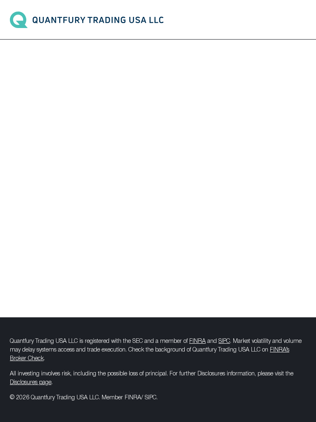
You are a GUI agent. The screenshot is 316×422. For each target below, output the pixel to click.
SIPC (224, 341)
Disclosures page (30, 382)
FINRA (197, 341)
